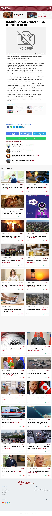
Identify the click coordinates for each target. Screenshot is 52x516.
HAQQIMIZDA (5, 491)
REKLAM (4, 494)
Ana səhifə (4, 489)
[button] (50, 15)
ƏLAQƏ (4, 492)
